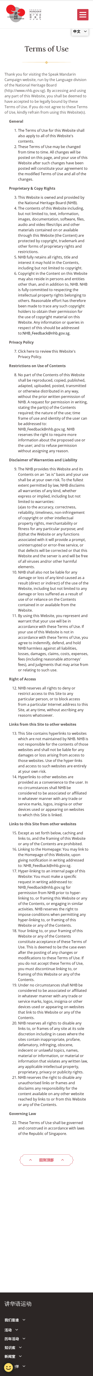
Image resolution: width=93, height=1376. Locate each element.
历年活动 (12, 1338)
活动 (8, 1330)
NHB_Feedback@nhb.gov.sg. (46, 333)
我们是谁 (12, 1320)
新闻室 (10, 1356)
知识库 (10, 1347)
